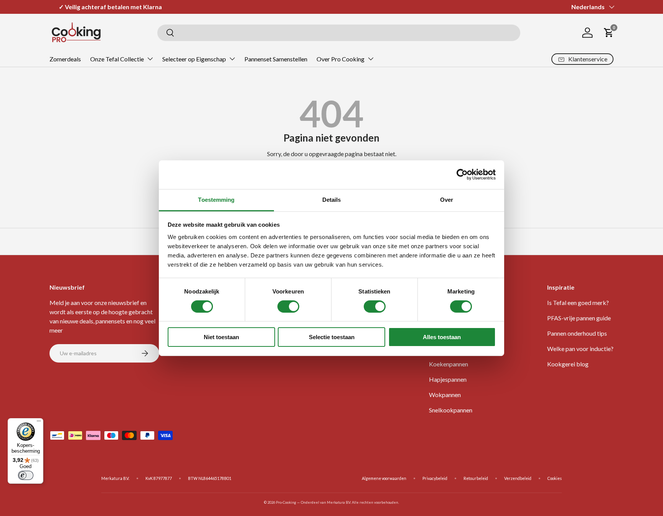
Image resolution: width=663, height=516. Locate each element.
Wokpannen (445, 394)
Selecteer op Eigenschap (194, 59)
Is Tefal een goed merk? (578, 302)
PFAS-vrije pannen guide (579, 317)
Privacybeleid (434, 478)
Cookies (555, 478)
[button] (608, 32)
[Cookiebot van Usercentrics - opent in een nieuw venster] (462, 174)
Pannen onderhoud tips (577, 333)
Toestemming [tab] (216, 199)
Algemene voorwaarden (384, 478)
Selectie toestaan (332, 337)
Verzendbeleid (517, 478)
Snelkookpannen (450, 410)
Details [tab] (331, 199)
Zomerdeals (65, 59)
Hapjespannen (448, 379)
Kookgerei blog (568, 364)
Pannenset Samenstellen (275, 59)
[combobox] (339, 33)
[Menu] (38, 422)
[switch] (288, 306)
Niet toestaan (221, 337)
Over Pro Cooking (340, 59)
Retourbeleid (475, 478)
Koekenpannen (448, 364)
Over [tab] (446, 199)
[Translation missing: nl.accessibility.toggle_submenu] (150, 58)
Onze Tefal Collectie (117, 59)
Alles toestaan (442, 337)
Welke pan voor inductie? (580, 348)
